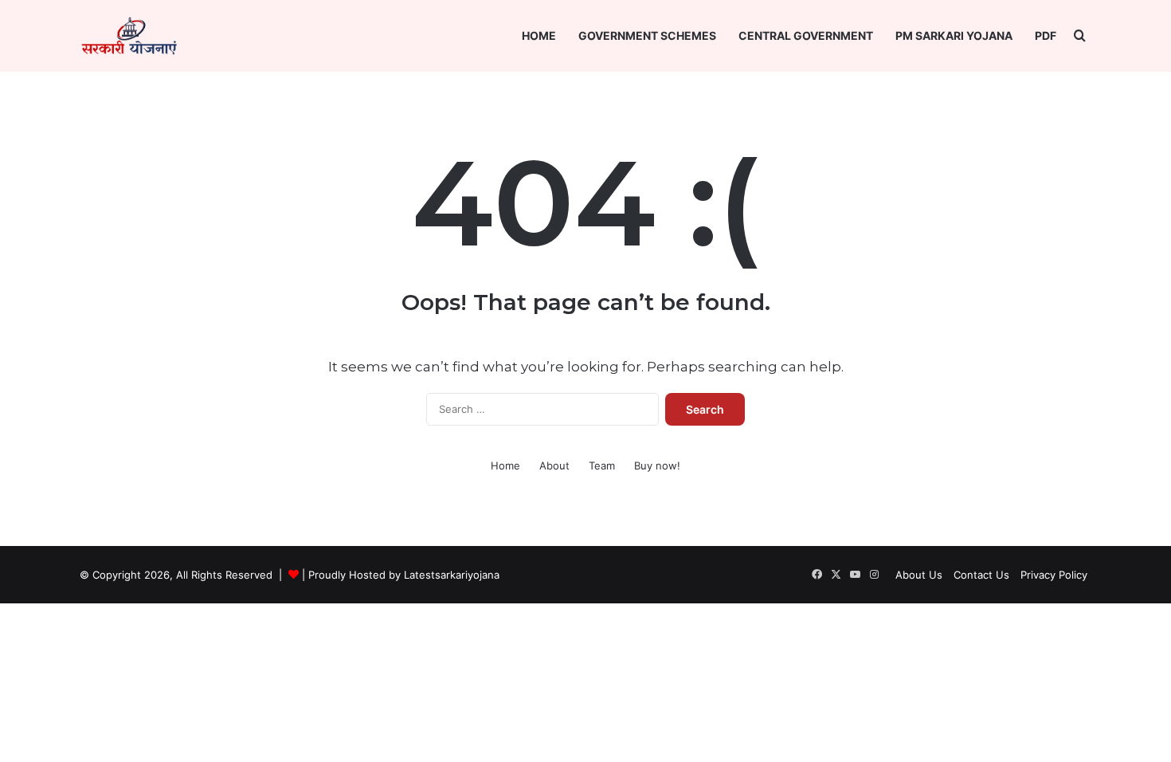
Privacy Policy (1053, 574)
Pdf (1045, 35)
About (554, 465)
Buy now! (657, 465)
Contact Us (981, 574)
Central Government (805, 35)
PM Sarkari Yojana (953, 35)
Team (602, 465)
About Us (918, 574)
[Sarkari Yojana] (129, 36)
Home (539, 35)
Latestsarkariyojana (451, 574)
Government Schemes (647, 35)
